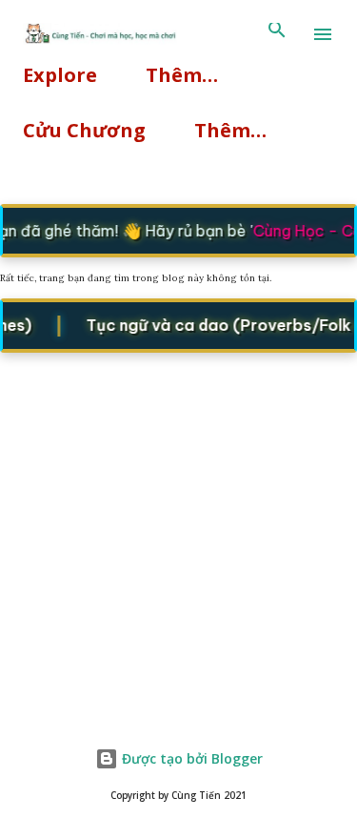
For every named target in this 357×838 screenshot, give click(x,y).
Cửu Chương (84, 130)
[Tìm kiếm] (277, 34)
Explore (60, 75)
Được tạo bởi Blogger (190, 758)
